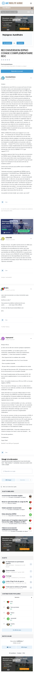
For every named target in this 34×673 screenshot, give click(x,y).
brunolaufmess (7, 64)
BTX (7, 288)
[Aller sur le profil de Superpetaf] (3, 338)
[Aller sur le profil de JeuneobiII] (8, 618)
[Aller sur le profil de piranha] (8, 624)
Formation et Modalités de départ (17, 497)
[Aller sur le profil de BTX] (3, 289)
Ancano (8, 572)
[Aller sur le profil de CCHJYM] (3, 238)
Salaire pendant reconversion (11, 508)
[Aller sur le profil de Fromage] (3, 576)
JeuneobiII (13, 618)
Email (9, 647)
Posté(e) (10, 79)
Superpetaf (9, 337)
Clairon (12, 612)
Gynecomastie (10, 570)
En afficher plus (17, 630)
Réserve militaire (12, 503)
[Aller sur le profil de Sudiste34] (30, 514)
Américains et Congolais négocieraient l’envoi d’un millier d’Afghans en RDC (14, 521)
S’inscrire (20, 43)
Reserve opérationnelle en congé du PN (15, 502)
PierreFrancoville (10, 583)
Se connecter (7, 43)
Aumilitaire (6, 8)
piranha (12, 624)
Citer (6, 202)
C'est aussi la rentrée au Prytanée (16, 587)
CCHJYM (9, 237)
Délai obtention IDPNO (9, 514)
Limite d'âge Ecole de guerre (15, 581)
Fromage (8, 576)
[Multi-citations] (2, 202)
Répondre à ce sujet (17, 71)
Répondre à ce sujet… (10, 471)
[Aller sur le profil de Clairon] (8, 613)
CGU (23, 653)
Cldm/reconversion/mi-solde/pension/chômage (10, 528)
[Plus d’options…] (31, 78)
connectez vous (17, 463)
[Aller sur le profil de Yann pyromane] (30, 496)
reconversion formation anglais (12, 495)
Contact (19, 653)
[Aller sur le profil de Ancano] (3, 571)
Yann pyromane (10, 565)
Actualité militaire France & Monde (18, 523)
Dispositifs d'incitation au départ (18, 66)
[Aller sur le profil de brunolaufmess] (3, 78)
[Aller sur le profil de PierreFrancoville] (3, 582)
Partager (9, 480)
